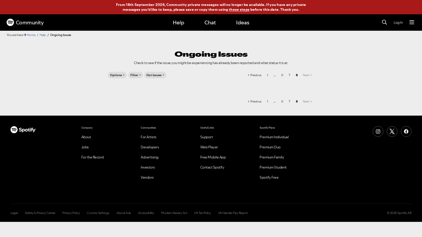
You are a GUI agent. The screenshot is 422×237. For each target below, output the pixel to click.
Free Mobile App (213, 157)
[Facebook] (406, 131)
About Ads (123, 213)
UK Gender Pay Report (233, 213)
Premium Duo (270, 147)
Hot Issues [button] (154, 75)
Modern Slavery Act (174, 213)
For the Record (92, 157)
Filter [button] (134, 75)
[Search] (384, 22)
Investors (148, 167)
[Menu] (411, 22)
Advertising (149, 157)
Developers (150, 147)
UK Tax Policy (202, 213)
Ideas (242, 22)
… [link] (274, 75)
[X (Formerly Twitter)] (392, 131)
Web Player (209, 147)
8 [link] (297, 75)
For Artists (148, 137)
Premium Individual (274, 137)
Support (206, 137)
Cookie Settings (98, 213)
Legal (14, 213)
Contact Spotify (212, 167)
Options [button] (116, 75)
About (86, 137)
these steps (239, 9)
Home (31, 35)
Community (30, 22)
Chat (210, 22)
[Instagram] (378, 131)
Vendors (147, 177)
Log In (398, 22)
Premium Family (272, 157)
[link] (307, 75)
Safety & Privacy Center (40, 213)
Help (178, 22)
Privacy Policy (71, 213)
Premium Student (273, 167)
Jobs (85, 147)
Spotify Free (269, 177)
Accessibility (146, 213)
